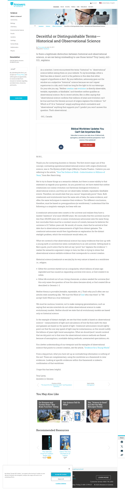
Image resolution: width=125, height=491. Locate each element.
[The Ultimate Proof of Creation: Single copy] (47, 442)
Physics (13, 51)
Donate (90, 7)
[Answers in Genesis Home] (18, 4)
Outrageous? (91, 385)
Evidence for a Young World (97, 348)
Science (48, 26)
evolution (82, 88)
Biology (13, 23)
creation (70, 88)
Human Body (14, 44)
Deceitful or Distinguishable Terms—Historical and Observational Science (84, 26)
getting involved (78, 469)
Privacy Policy (20, 74)
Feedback (46, 48)
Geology (13, 40)
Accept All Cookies (61, 474)
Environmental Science (17, 30)
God (82, 295)
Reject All (61, 479)
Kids (78, 7)
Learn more (103, 477)
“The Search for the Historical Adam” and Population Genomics (56, 385)
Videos (73, 7)
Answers (56, 7)
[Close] (69, 469)
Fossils (13, 33)
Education (84, 7)
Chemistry (14, 26)
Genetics (13, 37)
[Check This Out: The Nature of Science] (65, 442)
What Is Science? (57, 26)
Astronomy (14, 20)
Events (67, 7)
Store (62, 7)
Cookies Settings (61, 483)
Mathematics (14, 47)
